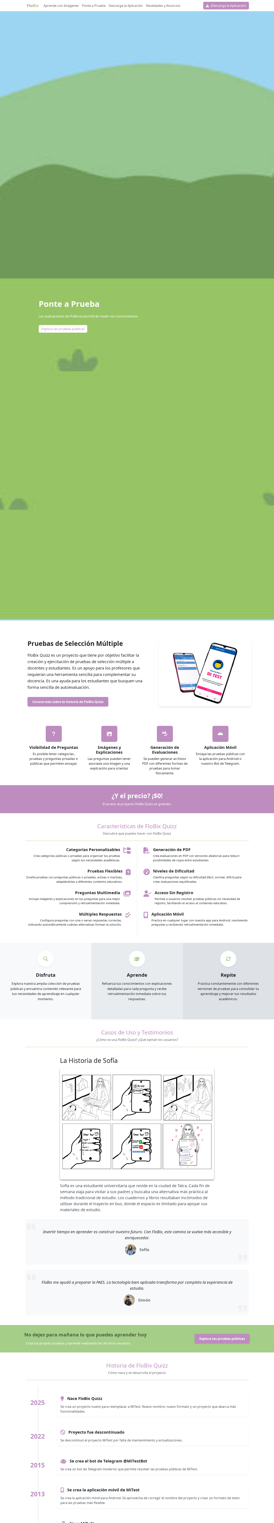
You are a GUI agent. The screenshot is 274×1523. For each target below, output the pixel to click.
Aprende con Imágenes (61, 5)
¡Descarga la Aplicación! (228, 5)
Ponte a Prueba (94, 5)
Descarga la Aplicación (126, 5)
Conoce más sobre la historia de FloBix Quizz (68, 702)
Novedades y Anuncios (163, 5)
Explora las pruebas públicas (63, 329)
